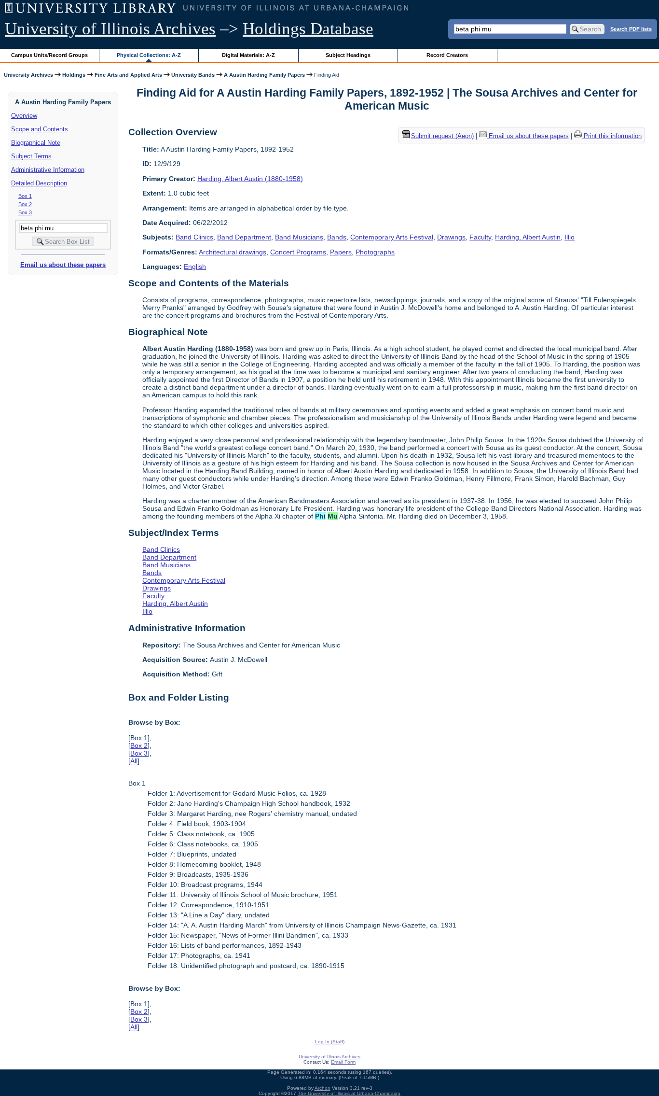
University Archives (28, 75)
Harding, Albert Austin (528, 237)
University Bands (193, 75)
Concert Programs (298, 252)
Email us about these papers (63, 264)
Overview (24, 115)
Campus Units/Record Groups (49, 55)
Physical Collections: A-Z (149, 55)
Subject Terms (31, 156)
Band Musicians (299, 237)
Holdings (73, 75)
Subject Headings (348, 55)
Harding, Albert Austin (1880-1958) (250, 179)
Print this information (612, 136)
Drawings (451, 237)
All (133, 761)
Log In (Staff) (329, 1041)
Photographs (375, 252)
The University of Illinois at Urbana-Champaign (349, 1093)
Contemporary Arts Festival (391, 237)
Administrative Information (47, 169)
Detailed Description (39, 183)
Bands (336, 237)
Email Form (343, 1062)
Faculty (480, 237)
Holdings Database (308, 28)
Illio (569, 237)
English (195, 266)
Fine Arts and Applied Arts (128, 75)
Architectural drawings (232, 252)
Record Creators (447, 55)
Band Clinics (194, 237)
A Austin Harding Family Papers (264, 75)
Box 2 (25, 204)
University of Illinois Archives (110, 28)
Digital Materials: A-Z (248, 55)
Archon (322, 1088)
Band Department (244, 237)
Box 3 (25, 212)
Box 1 (25, 196)
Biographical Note (35, 142)
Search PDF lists (631, 28)
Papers (341, 252)
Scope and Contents (39, 129)
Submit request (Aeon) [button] (442, 136)
